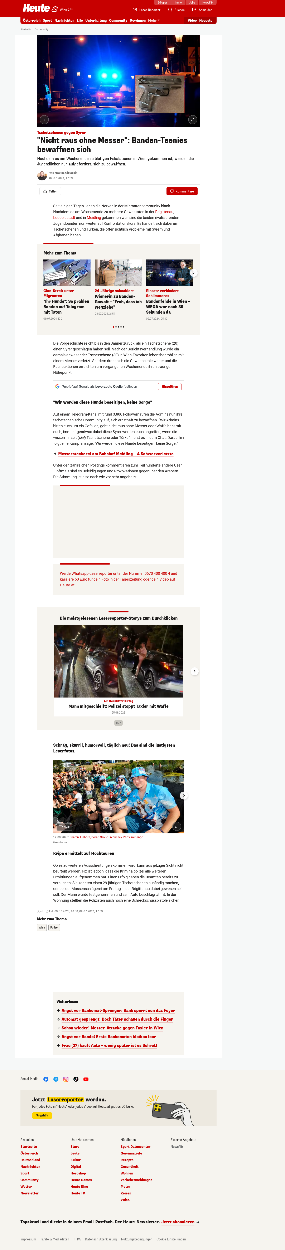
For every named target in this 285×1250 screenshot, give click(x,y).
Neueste (205, 20)
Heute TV (78, 1193)
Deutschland (30, 1160)
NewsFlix (177, 1147)
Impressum (28, 1239)
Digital (76, 1167)
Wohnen (127, 1173)
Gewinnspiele (131, 1153)
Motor (125, 1187)
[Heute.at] (36, 8)
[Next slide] (194, 273)
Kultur (76, 1160)
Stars (75, 1147)
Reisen (126, 1193)
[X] (55, 1079)
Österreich (31, 20)
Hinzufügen (170, 387)
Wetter (26, 1187)
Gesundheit (130, 1167)
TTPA (77, 1239)
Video (192, 20)
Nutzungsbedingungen (136, 1239)
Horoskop (78, 1173)
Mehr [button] (152, 20)
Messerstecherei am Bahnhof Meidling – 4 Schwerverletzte (116, 454)
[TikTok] (75, 1079)
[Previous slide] (43, 273)
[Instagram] (65, 1079)
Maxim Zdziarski (65, 173)
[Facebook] (45, 1079)
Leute (75, 1153)
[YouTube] (85, 1079)
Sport (47, 20)
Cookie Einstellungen (171, 1239)
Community (118, 20)
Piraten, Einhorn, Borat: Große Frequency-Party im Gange (106, 837)
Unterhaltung (96, 20)
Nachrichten (30, 1167)
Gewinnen (138, 20)
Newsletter (29, 1193)
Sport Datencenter (135, 1147)
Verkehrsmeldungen (136, 1180)
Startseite (25, 29)
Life (80, 20)
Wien (42, 928)
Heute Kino (79, 1187)
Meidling (94, 217)
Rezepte (127, 1160)
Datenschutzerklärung (101, 1239)
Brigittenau (164, 212)
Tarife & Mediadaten (54, 1239)
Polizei (54, 928)
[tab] (113, 327)
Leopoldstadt (64, 217)
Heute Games (81, 1180)
